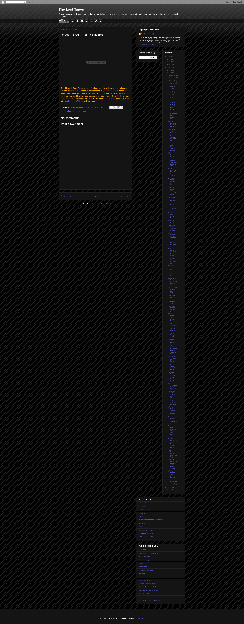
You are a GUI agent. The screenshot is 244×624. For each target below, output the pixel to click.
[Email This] (110, 107)
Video (84, 111)
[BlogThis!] (113, 107)
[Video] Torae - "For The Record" (172, 367)
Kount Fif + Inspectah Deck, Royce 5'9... (172, 115)
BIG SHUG (142, 506)
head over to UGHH (73, 101)
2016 (169, 62)
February (172, 481)
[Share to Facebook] (118, 107)
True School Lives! (172, 221)
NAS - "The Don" (172, 296)
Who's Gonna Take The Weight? (149, 600)
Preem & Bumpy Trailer (171, 334)
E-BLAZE (142, 516)
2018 (169, 56)
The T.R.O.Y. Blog (144, 594)
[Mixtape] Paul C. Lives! (171, 154)
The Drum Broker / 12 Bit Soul (148, 587)
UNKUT (141, 597)
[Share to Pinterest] (121, 107)
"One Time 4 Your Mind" (172, 267)
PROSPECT (142, 526)
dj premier (71, 111)
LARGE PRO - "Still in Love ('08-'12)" (172, 290)
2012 (169, 73)
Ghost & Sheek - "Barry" (171, 301)
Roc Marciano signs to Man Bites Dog (172, 453)
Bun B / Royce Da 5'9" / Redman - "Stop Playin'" (172, 443)
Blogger (141, 618)
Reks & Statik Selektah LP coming (172, 252)
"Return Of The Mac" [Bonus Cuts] (172, 359)
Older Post (124, 196)
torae (78, 111)
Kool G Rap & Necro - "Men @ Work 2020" (172, 106)
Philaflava (142, 577)
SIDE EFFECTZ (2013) (146, 533)
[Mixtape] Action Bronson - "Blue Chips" (172, 342)
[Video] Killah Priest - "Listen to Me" (172, 351)
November (172, 78)
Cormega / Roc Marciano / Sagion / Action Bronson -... (172, 431)
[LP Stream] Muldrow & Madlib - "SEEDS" (172, 235)
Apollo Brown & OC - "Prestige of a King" (172, 227)
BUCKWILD (142, 510)
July (170, 89)
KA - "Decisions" (172, 273)
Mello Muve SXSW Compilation (172, 308)
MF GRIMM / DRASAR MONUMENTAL (151, 520)
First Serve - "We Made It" (172, 131)
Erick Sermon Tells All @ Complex (172, 402)
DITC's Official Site (145, 556)
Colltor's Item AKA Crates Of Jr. (148, 553)
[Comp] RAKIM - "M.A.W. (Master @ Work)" (172, 474)
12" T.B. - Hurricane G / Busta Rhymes (172, 124)
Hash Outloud (143, 566)
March (171, 100)
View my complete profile (147, 44)
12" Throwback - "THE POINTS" (172, 386)
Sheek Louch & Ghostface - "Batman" (172, 172)
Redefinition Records (145, 580)
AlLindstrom (142, 549)
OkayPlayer (142, 573)
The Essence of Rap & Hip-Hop (149, 590)
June (170, 92)
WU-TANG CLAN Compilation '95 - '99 (172, 181)
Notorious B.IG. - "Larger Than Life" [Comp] (171, 376)
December (172, 75)
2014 (169, 67)
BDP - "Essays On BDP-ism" (172, 138)
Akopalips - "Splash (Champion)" (172, 260)
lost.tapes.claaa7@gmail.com (151, 34)
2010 (169, 490)
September (172, 83)
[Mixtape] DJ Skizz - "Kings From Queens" (172, 317)
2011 (169, 487)
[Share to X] (116, 107)
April (170, 97)
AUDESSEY (142, 503)
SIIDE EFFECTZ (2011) (146, 537)
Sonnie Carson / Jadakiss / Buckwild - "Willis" (172, 162)
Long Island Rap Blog (146, 570)
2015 (169, 64)
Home (96, 196)
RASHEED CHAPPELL (146, 530)
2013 (169, 70)
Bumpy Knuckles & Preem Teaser (172, 243)
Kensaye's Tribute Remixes (172, 198)
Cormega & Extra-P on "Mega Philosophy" (172, 281)
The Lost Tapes (71, 9)
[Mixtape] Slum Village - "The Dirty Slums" (172, 191)
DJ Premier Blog (144, 560)
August (171, 86)
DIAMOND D (143, 513)
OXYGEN (142, 523)
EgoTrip (141, 563)
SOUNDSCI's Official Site (147, 583)
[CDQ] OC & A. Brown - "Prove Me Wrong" (172, 394)
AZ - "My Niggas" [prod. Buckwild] (172, 215)
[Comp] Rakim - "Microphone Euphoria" (172, 410)
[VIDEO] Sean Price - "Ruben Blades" (171, 147)
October (171, 81)
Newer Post (67, 196)
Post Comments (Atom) (101, 203)
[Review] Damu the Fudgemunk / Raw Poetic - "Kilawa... (172, 464)
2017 (169, 59)
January (171, 484)
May (170, 94)
